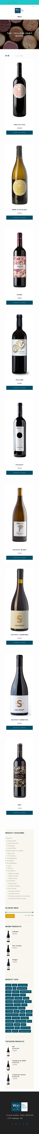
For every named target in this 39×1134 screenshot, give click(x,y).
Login (31, 2)
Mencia (24, 1004)
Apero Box (11, 853)
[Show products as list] (8, 56)
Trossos (8, 1031)
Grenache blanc (18, 1001)
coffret (23, 995)
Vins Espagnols (12, 863)
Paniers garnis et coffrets (15, 851)
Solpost (19, 465)
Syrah (23, 1024)
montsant (9, 1011)
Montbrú (21, 1008)
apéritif (8, 985)
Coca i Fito (15, 995)
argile (14, 985)
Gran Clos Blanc (19, 210)
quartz (8, 1018)
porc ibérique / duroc (12, 1014)
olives (22, 1011)
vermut (15, 1031)
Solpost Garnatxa (19, 720)
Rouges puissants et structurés (19, 896)
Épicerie (9, 838)
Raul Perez (16, 1018)
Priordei (29, 1014)
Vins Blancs (11, 871)
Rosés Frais (13, 883)
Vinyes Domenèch (25, 1031)
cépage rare (9, 998)
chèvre (8, 995)
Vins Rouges (12, 888)
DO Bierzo (18, 998)
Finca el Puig (19, 124)
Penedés (29, 1011)
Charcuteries (12, 841)
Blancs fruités (13, 876)
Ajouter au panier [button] (19, 132)
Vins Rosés (11, 881)
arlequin (8, 988)
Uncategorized (11, 858)
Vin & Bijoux (12, 856)
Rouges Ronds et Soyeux (17, 898)
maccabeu (9, 1004)
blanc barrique (22, 988)
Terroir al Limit (25, 1028)
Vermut (10, 868)
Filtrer (10, 916)
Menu (20, 17)
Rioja (29, 1021)
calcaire (8, 991)
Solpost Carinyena (19, 635)
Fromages (11, 846)
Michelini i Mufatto (11, 1008)
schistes (17, 1024)
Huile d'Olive (12, 848)
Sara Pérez (9, 1024)
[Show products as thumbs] (6, 56)
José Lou (28, 1001)
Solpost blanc (19, 550)
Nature (16, 1011)
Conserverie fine (13, 843)
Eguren (26, 998)
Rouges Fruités (14, 893)
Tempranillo (9, 1028)
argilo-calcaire (23, 985)
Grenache (9, 1001)
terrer (17, 1028)
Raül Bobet (25, 1018)
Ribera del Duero (20, 1021)
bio (14, 988)
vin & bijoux (10, 861)
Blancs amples (14, 873)
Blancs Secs (13, 878)
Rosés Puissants (14, 886)
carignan (15, 991)
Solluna (19, 380)
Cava (9, 866)
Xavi (19, 805)
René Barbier (10, 1021)
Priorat (22, 1014)
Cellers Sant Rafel (25, 991)
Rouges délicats (14, 891)
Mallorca (17, 1004)
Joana (19, 295)
